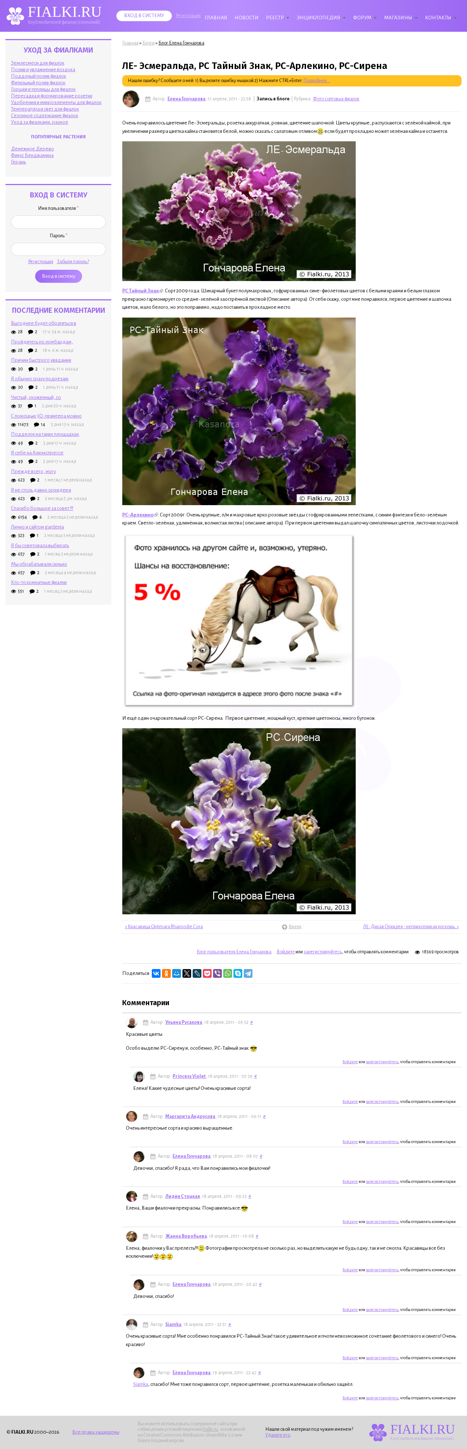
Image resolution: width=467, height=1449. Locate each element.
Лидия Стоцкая (182, 1196)
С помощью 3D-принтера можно (46, 416)
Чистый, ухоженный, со (36, 397)
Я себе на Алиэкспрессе (37, 453)
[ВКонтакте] (156, 973)
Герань (18, 162)
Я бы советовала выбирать (40, 545)
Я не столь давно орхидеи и (41, 490)
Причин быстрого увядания (41, 360)
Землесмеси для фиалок (37, 63)
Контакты (438, 17)
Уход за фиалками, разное (39, 122)
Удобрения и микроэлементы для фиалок (56, 102)
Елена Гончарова (186, 98)
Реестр (275, 17)
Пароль (58, 235)
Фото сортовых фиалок (336, 98)
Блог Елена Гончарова (181, 43)
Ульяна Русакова (183, 1022)
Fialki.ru (210, 1429)
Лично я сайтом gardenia (37, 527)
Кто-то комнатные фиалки (39, 582)
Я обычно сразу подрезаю (40, 378)
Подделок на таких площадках (45, 434)
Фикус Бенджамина (32, 155)
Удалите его (277, 1435)
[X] (186, 973)
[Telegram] (248, 973)
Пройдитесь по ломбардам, (42, 342)
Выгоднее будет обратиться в (43, 323)
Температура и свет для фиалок (45, 109)
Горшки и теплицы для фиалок (43, 89)
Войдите (286, 951)
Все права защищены (95, 1432)
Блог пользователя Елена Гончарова (234, 951)
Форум (362, 17)
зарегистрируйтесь (323, 951)
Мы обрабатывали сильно (39, 564)
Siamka (173, 1324)
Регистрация (188, 15)
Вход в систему (144, 15)
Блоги (148, 43)
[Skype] (238, 973)
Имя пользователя (58, 208)
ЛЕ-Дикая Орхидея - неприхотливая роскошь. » (411, 926)
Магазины (398, 17)
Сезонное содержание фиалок (44, 115)
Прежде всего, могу (33, 471)
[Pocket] (207, 973)
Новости (247, 17)
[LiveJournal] (197, 973)
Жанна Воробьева (186, 1236)
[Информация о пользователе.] (131, 99)
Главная (216, 17)
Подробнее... (316, 80)
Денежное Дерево (32, 148)
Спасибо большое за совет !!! (42, 508)
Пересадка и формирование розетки (51, 96)
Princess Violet (189, 1076)
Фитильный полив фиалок (38, 82)
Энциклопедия (318, 17)
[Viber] (217, 973)
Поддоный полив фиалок (38, 76)
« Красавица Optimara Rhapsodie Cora (164, 926)
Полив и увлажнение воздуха (43, 69)
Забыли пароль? (73, 261)
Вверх (292, 926)
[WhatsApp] (227, 973)
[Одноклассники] (166, 973)
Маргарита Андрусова (190, 1116)
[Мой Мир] (176, 973)
